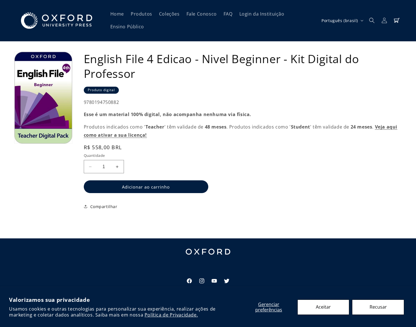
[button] (372, 20)
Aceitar (323, 307)
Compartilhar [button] (103, 206)
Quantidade (94, 155)
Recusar (378, 307)
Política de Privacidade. (171, 315)
